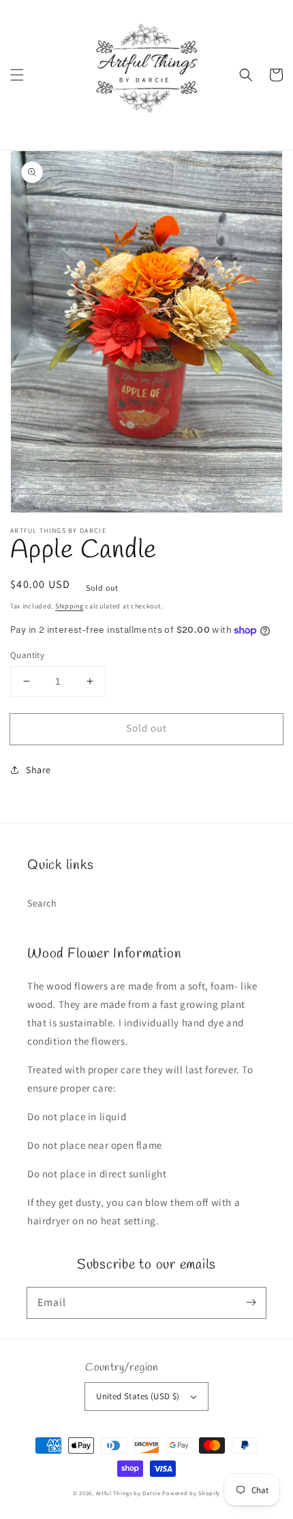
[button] (17, 75)
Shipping (69, 606)
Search (42, 903)
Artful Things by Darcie (128, 1493)
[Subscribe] (251, 1303)
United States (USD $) (137, 1396)
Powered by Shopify (191, 1493)
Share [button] (38, 770)
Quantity (27, 655)
